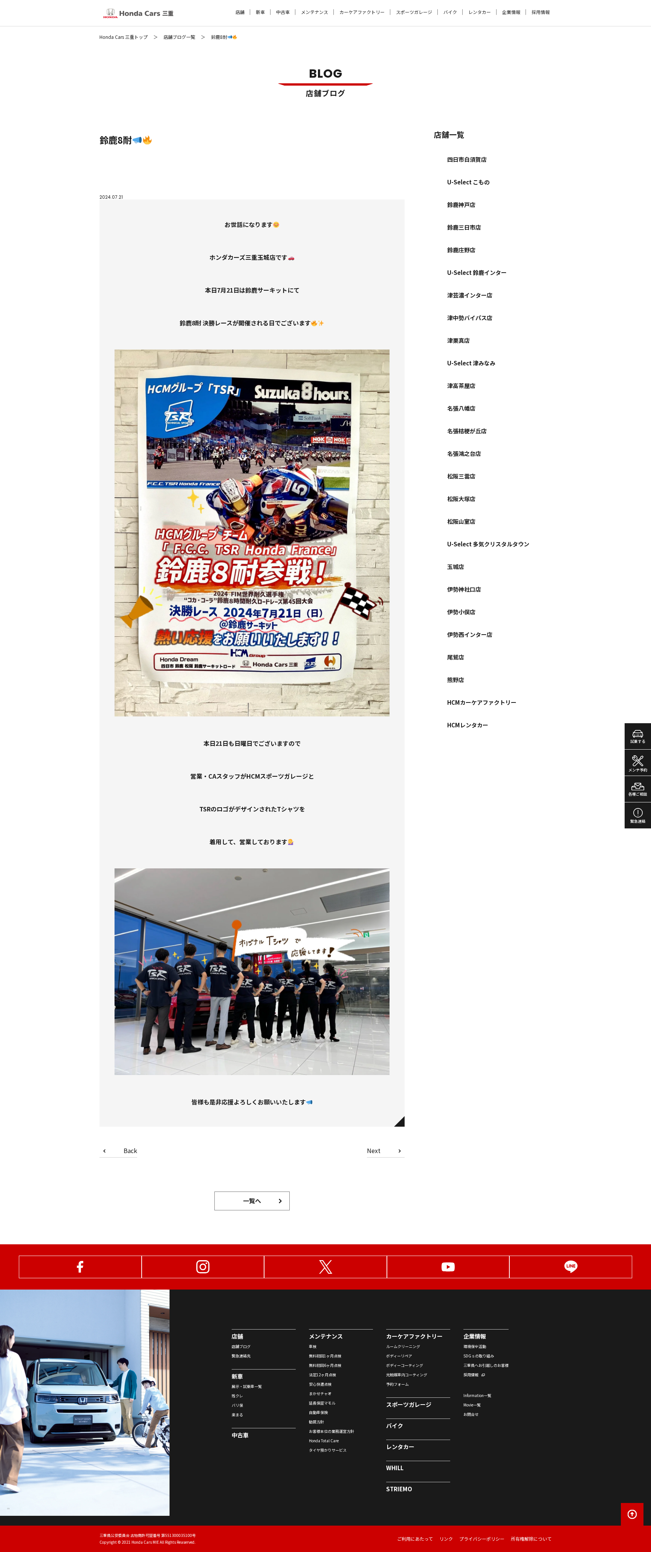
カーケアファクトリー (362, 12)
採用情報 (541, 12)
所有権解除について (531, 1538)
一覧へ (252, 1200)
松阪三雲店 (461, 476)
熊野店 (455, 680)
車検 (312, 1346)
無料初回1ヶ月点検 (325, 1356)
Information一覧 (477, 1395)
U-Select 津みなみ (471, 363)
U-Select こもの (468, 182)
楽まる (237, 1414)
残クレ (237, 1396)
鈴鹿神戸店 (461, 205)
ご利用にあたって (415, 1538)
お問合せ (470, 1414)
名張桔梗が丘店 (467, 431)
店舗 (240, 12)
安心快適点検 (320, 1384)
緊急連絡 (637, 821)
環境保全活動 (474, 1346)
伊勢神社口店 (464, 589)
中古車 (283, 12)
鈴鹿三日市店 (464, 227)
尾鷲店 (455, 657)
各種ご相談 (637, 794)
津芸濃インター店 (469, 295)
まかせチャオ (320, 1393)
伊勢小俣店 (461, 612)
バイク (450, 12)
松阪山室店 (461, 521)
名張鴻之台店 (464, 453)
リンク (446, 1538)
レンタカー (479, 12)
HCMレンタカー (467, 725)
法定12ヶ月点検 (322, 1374)
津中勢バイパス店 (469, 318)
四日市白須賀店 (467, 159)
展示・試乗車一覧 (247, 1386)
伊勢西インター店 (469, 634)
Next (374, 1151)
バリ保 (237, 1405)
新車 (260, 12)
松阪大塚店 (461, 499)
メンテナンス (314, 12)
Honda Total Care (324, 1440)
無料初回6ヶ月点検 (325, 1365)
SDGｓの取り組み (478, 1356)
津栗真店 (458, 340)
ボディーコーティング (404, 1365)
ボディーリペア (399, 1356)
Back (130, 1151)
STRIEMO (399, 1489)
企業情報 (511, 12)
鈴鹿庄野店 (461, 250)
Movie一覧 (472, 1405)
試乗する (637, 741)
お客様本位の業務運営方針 (331, 1431)
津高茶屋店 (461, 386)
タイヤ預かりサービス (328, 1450)
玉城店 (455, 566)
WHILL (394, 1468)
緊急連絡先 (241, 1356)
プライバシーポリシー (481, 1538)
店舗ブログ (241, 1346)
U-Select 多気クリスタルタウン (488, 544)
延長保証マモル (322, 1403)
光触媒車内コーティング (406, 1374)
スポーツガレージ (414, 12)
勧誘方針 (316, 1422)
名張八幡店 (461, 408)
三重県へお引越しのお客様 (486, 1365)
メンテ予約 (637, 770)
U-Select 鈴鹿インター (477, 272)
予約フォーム (397, 1384)
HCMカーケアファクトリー (482, 702)
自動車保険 (318, 1412)
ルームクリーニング (403, 1346)
